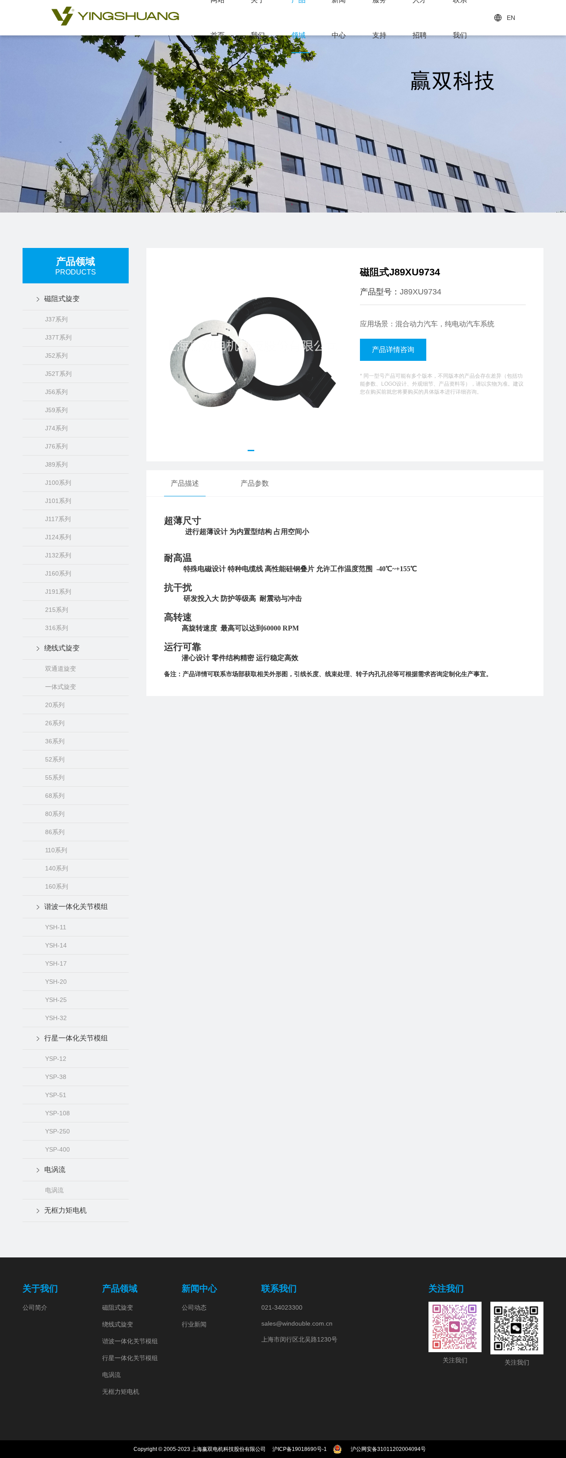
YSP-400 (57, 1149)
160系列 (56, 886)
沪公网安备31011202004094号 (388, 1449)
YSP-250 (57, 1131)
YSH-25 (56, 999)
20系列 (55, 704)
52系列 (55, 759)
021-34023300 (281, 1307)
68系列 (55, 795)
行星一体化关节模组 (76, 1038)
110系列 (56, 850)
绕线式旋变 (62, 648)
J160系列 (58, 573)
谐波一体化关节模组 (76, 906)
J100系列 (58, 482)
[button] (251, 450)
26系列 (55, 723)
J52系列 (56, 355)
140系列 (56, 868)
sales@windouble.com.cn (297, 1323)
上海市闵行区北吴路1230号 (299, 1339)
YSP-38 (55, 1076)
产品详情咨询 (393, 349)
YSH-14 (56, 945)
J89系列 (56, 464)
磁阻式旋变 (62, 298)
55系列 (55, 777)
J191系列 (58, 591)
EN (511, 17)
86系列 (55, 831)
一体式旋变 (60, 686)
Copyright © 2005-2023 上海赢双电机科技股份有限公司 (200, 1449)
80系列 (55, 813)
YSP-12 (55, 1058)
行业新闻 (194, 1324)
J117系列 (58, 518)
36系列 (55, 741)
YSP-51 (55, 1094)
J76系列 (56, 446)
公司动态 (194, 1307)
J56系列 (56, 391)
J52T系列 (58, 373)
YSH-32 (56, 1017)
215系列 (56, 609)
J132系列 (58, 555)
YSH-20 (56, 981)
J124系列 (58, 537)
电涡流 (54, 1169)
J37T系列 (58, 337)
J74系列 (56, 428)
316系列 (56, 627)
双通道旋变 (60, 668)
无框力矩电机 (65, 1210)
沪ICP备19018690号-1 (299, 1449)
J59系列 (56, 410)
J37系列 (56, 319)
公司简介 (35, 1307)
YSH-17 (56, 963)
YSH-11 (55, 927)
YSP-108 (57, 1113)
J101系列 (58, 500)
